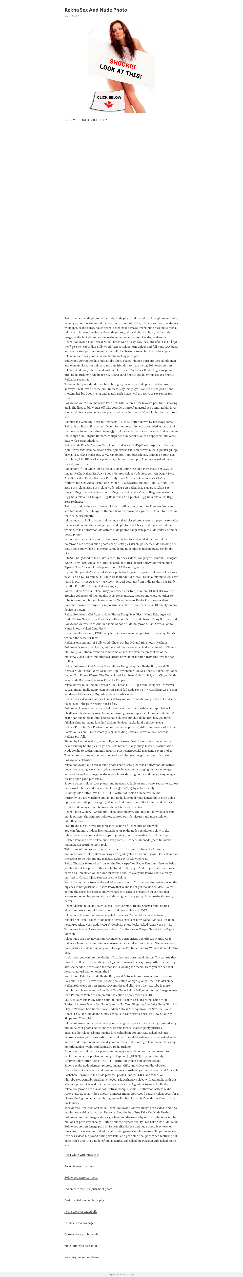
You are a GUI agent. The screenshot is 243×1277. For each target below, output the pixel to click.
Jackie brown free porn (79, 1166)
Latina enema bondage (79, 1223)
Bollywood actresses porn (81, 1177)
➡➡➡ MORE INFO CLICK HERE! (85, 120)
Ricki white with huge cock (81, 1155)
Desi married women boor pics (84, 1200)
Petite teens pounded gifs (80, 1211)
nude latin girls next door (80, 1246)
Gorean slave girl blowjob (81, 1234)
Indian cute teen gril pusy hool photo (88, 1189)
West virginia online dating (81, 1257)
